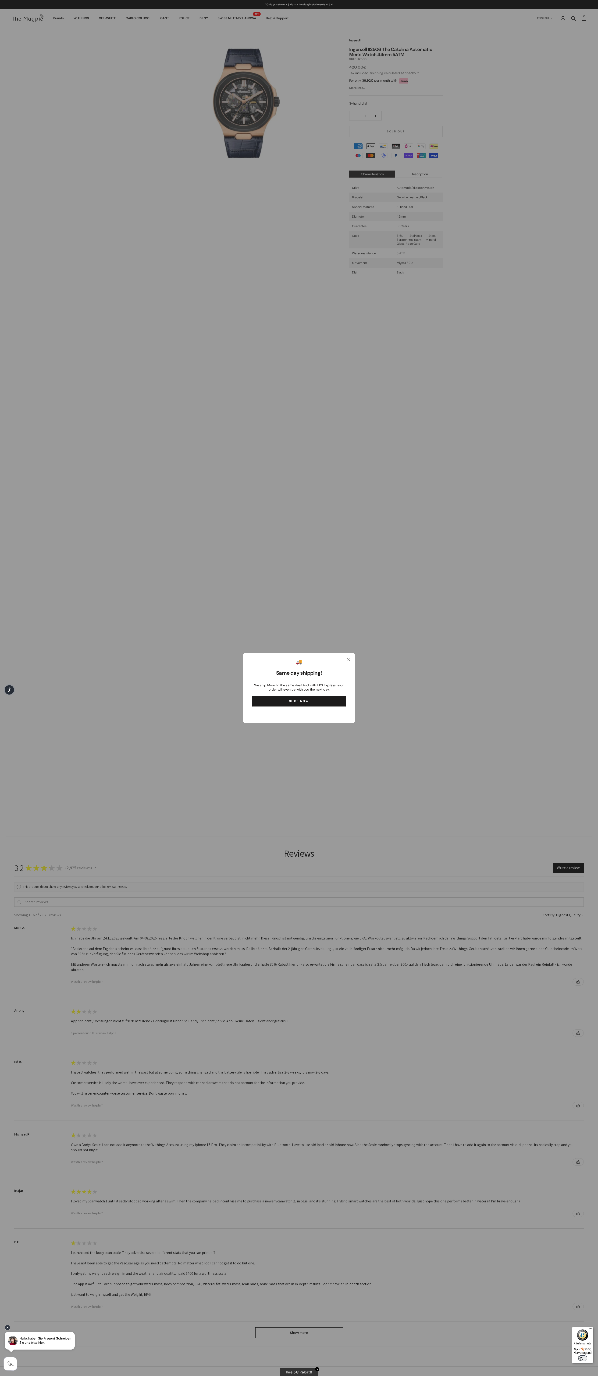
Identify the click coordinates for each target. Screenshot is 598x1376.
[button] (9, 689)
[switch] (582, 1358)
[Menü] (590, 1329)
